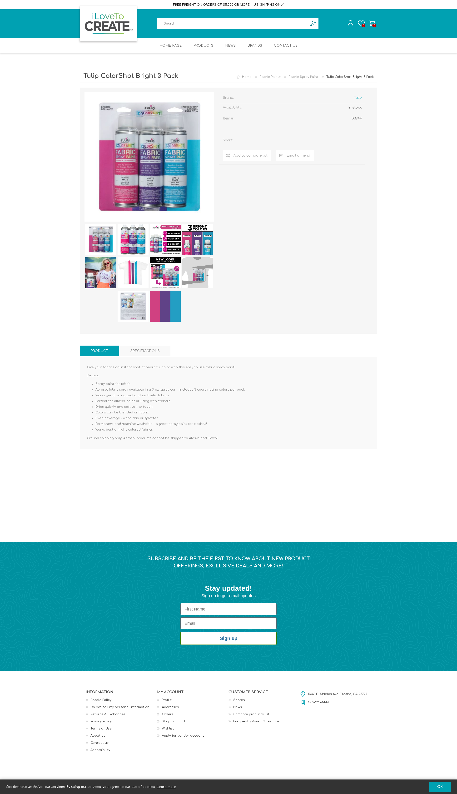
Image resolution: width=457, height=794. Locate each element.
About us (97, 735)
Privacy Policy (101, 721)
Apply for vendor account (183, 735)
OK (440, 787)
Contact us (99, 742)
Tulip (358, 97)
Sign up (228, 638)
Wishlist (168, 728)
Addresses (170, 707)
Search (239, 700)
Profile (167, 700)
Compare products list (251, 714)
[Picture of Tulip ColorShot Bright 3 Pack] (100, 239)
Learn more (166, 787)
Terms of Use (101, 728)
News (237, 707)
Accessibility (100, 750)
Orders (167, 714)
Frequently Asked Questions (256, 721)
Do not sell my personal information (119, 707)
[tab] (99, 351)
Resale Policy (100, 700)
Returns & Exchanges (107, 714)
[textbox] (232, 23)
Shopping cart (372, 23)
